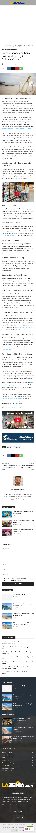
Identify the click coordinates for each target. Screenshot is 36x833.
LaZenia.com (20, 407)
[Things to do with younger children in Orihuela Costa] (7, 514)
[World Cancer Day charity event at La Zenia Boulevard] (7, 532)
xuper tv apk (5, 642)
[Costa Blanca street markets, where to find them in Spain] (7, 523)
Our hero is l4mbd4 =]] (19, 594)
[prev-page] (3, 538)
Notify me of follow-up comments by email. (15, 578)
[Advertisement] (18, 24)
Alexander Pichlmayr (10, 64)
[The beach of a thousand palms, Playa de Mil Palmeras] (7, 616)
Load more (17, 632)
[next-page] (6, 538)
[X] (13, 68)
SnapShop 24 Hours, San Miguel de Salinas (17, 334)
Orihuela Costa (16, 447)
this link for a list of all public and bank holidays (16, 129)
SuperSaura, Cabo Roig (10, 240)
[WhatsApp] (21, 68)
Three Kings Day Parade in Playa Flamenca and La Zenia (9, 467)
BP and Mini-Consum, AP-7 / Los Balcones (17, 290)
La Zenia (9, 447)
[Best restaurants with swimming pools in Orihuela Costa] (7, 606)
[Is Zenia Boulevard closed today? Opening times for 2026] (7, 721)
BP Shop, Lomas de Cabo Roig (13, 258)
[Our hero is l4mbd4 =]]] (7, 597)
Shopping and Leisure (11, 45)
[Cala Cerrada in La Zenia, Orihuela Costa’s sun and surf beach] (7, 625)
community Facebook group (14, 401)
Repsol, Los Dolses (9, 205)
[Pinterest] (17, 68)
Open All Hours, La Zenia (11, 223)
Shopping (20, 45)
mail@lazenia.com (19, 805)
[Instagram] (18, 817)
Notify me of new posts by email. (12, 580)
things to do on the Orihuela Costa (12, 398)
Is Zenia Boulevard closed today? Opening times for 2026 (26, 467)
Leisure (4, 516)
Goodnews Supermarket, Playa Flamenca (17, 312)
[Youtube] (22, 817)
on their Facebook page (9, 235)
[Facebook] (9, 68)
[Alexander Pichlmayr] (3, 64)
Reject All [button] (14, 830)
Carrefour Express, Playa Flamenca (14, 275)
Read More (22, 830)
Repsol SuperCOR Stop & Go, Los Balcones (17, 354)
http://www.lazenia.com (18, 491)
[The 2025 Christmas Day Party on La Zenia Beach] (7, 730)
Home (3, 45)
